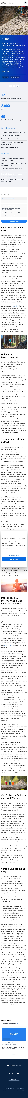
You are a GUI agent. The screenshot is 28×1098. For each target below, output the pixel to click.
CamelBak (16, 306)
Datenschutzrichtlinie (9, 1088)
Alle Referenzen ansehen (8, 1023)
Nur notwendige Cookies (14, 555)
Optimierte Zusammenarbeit (9, 202)
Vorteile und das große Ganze (9, 216)
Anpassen (13, 564)
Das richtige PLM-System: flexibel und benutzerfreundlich (11, 208)
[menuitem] (9, 1088)
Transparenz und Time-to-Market (11, 205)
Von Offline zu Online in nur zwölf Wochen (12, 212)
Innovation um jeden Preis (8, 198)
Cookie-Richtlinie (20, 1088)
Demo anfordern (14, 221)
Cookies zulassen (14, 559)
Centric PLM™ (8, 645)
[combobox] (15, 1079)
